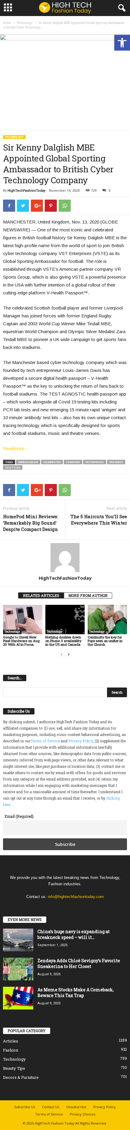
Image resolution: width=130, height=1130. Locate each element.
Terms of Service (45, 740)
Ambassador (28, 462)
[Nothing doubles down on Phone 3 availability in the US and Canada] (65, 619)
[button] (122, 43)
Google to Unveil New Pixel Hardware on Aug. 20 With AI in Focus (22, 641)
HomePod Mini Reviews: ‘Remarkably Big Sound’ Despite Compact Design (30, 522)
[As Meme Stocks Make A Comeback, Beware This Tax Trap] (18, 998)
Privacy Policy (80, 740)
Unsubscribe (76, 1107)
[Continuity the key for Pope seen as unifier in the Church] (107, 619)
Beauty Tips (14, 1068)
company (73, 462)
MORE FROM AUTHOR (88, 595)
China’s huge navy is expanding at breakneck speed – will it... (73, 934)
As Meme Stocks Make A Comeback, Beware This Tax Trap (75, 992)
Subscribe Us (24, 1107)
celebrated (52, 462)
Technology (25, 23)
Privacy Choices (82, 1114)
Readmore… (16, 448)
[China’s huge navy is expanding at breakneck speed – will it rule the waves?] (18, 940)
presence (116, 462)
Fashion (10, 1050)
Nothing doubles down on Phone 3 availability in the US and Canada (63, 641)
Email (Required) (19, 816)
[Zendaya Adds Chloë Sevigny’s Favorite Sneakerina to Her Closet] (18, 969)
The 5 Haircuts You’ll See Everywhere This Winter (98, 519)
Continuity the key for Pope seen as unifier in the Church (105, 641)
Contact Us (50, 1107)
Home (7, 23)
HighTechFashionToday (26, 191)
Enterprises (94, 462)
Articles (10, 1041)
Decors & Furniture (21, 1077)
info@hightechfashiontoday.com (76, 896)
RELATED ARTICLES (41, 595)
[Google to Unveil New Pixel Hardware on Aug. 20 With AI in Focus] (22, 619)
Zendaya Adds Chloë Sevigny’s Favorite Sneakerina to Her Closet (78, 963)
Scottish (12, 467)
